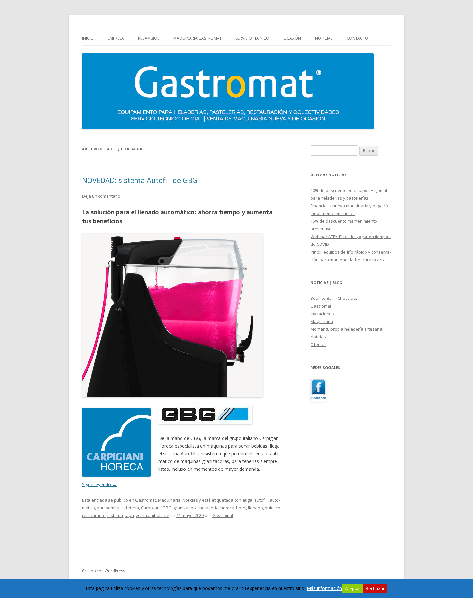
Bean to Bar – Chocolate (334, 298)
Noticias (323, 38)
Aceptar (352, 588)
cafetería (130, 508)
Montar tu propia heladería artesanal (347, 329)
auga (247, 500)
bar (100, 508)
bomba (112, 508)
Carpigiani (151, 508)
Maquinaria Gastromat (197, 38)
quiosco (272, 508)
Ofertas (318, 344)
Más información (324, 588)
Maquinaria (169, 500)
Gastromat (145, 500)
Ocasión (292, 38)
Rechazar (375, 588)
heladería (208, 508)
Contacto (357, 38)
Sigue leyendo (99, 484)
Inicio (88, 38)
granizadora (185, 508)
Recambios (148, 38)
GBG (167, 508)
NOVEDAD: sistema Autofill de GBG (140, 180)
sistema (115, 515)
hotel (241, 508)
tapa (129, 515)
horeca (227, 508)
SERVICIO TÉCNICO (252, 38)
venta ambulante (152, 515)
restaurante (94, 515)
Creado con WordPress (103, 571)
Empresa (116, 38)
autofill (261, 500)
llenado (255, 508)
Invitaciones (322, 314)
